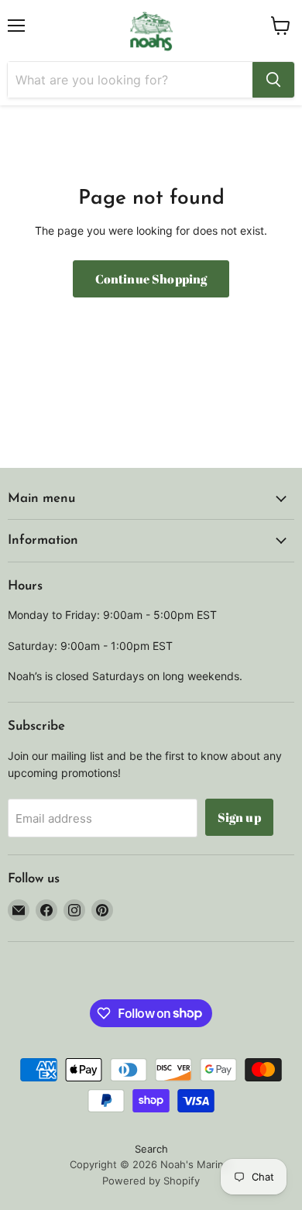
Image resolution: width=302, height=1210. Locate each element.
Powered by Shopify (151, 1180)
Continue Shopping (151, 278)
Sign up (239, 817)
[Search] (273, 80)
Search (151, 1149)
